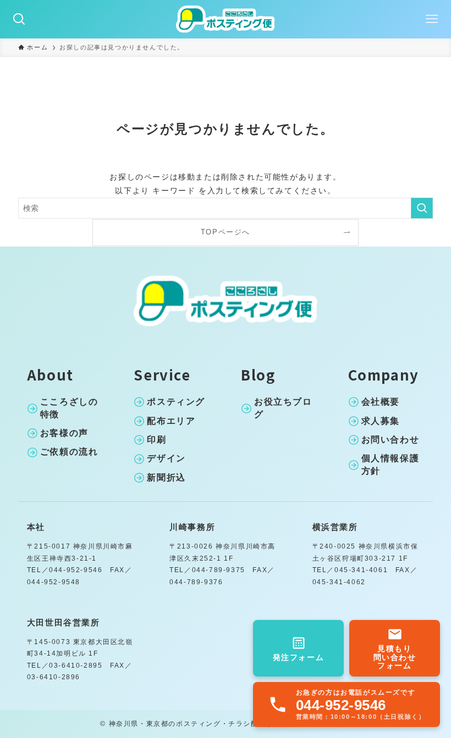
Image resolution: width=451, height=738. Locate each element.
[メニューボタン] (432, 19)
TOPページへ (225, 232)
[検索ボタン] (19, 19)
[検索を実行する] (422, 208)
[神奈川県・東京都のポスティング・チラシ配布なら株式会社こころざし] (225, 19)
